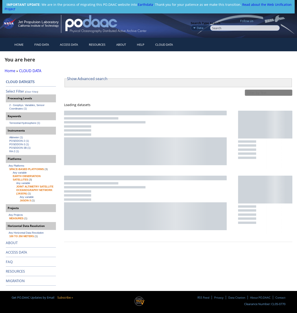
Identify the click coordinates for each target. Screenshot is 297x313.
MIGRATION (15, 280)
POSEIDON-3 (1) (19, 144)
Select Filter (15, 91)
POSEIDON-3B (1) (20, 147)
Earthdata (145, 4)
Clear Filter (31, 91)
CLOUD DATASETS (20, 81)
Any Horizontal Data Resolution (26, 232)
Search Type (200, 23)
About (121, 44)
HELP (140, 44)
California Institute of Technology (38, 25)
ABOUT (12, 242)
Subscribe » (65, 297)
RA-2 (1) (14, 151)
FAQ (9, 261)
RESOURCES (97, 44)
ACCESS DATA (16, 252)
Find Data (41, 44)
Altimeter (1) (16, 137)
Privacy (218, 297)
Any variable (20, 172)
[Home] (110, 24)
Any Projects (16, 214)
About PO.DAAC (260, 297)
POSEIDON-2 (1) (19, 140)
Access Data (69, 44)
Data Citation (236, 297)
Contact (280, 297)
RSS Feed (203, 297)
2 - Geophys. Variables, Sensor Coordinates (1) (27, 107)
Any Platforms (16, 165)
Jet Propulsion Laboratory (38, 22)
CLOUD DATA (164, 44)
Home (18, 44)
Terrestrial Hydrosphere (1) (24, 123)
